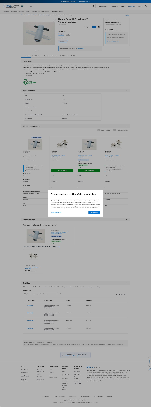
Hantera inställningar (56, 212)
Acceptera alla (94, 212)
